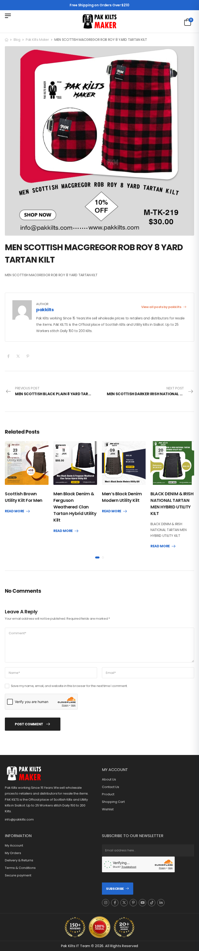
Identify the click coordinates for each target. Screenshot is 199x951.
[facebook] (114, 902)
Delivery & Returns (19, 860)
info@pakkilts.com (19, 819)
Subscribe (115, 888)
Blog (17, 39)
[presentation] (97, 557)
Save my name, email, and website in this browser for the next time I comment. (69, 686)
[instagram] (105, 902)
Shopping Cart (113, 802)
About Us (109, 779)
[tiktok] (151, 902)
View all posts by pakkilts (161, 307)
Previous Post (57, 391)
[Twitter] (18, 356)
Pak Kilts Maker (37, 39)
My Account (14, 846)
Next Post (150, 391)
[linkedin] (161, 902)
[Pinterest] (27, 356)
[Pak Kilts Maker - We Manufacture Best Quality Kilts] (99, 21)
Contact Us (110, 787)
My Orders (13, 853)
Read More (14, 511)
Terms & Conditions (20, 868)
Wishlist (108, 809)
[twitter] (124, 902)
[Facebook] (8, 356)
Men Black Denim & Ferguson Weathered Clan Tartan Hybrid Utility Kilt (75, 507)
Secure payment (18, 875)
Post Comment (29, 724)
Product (108, 794)
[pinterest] (133, 902)
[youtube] (142, 902)
